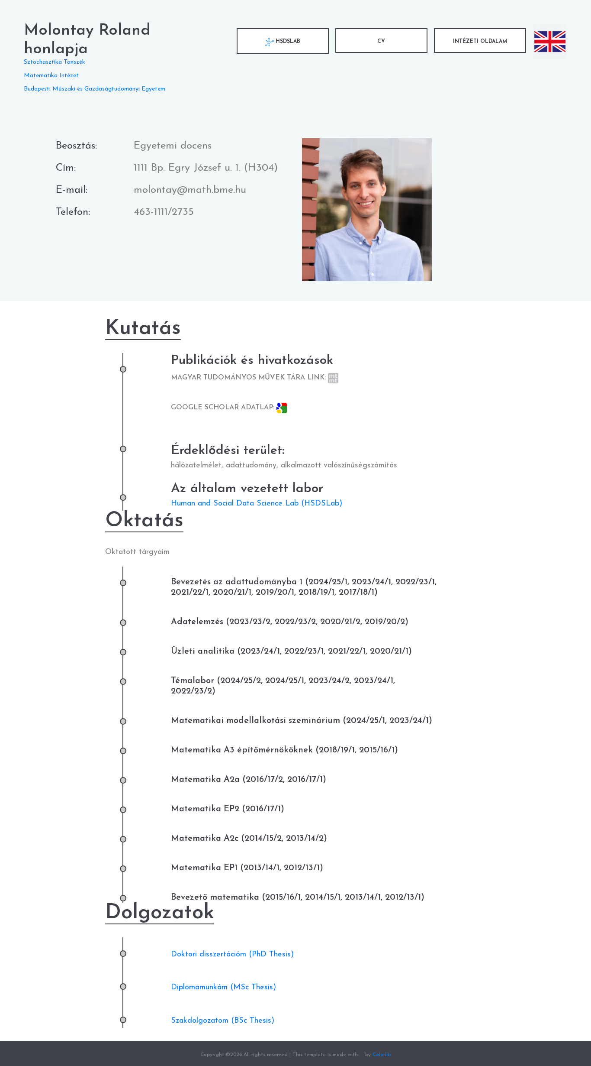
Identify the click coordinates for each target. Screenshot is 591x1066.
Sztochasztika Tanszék (54, 62)
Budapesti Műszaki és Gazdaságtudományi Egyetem (94, 89)
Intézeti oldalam (480, 41)
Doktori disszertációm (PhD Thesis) (232, 955)
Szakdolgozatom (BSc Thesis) (222, 1021)
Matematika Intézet (51, 75)
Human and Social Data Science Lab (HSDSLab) (256, 504)
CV (381, 41)
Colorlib (382, 1054)
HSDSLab (287, 41)
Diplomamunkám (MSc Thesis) (223, 987)
